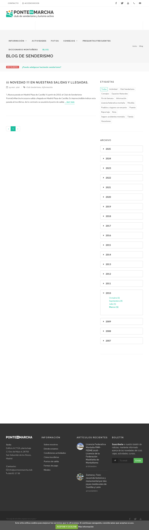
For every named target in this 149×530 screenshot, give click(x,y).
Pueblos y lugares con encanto (114, 107)
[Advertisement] (89, 28)
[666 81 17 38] (134, 3)
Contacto (13, 3)
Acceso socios (31, 3)
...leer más (69, 102)
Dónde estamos (51, 448)
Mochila (131, 103)
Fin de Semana (107, 98)
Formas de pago (51, 465)
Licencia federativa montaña (113, 103)
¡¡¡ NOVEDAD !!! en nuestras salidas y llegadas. (47, 82)
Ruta (114, 112)
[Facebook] (116, 3)
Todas (104, 89)
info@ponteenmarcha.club (20, 470)
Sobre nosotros (51, 444)
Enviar (138, 460)
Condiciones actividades (55, 453)
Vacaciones (106, 121)
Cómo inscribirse (51, 457)
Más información (86, 526)
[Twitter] (122, 3)
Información (47, 87)
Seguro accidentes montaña (113, 116)
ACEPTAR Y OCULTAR (67, 526)
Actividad (113, 89)
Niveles (47, 470)
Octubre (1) (114, 298)
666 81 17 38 (14, 473)
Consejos (105, 93)
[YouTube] (128, 3)
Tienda (130, 116)
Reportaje (105, 112)
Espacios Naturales (120, 93)
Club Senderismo (33, 87)
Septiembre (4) (116, 301)
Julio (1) (112, 304)
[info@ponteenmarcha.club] (140, 3)
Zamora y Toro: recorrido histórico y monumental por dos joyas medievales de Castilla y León (96, 481)
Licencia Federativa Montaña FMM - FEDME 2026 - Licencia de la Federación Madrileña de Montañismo (96, 453)
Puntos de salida (51, 461)
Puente (132, 107)
